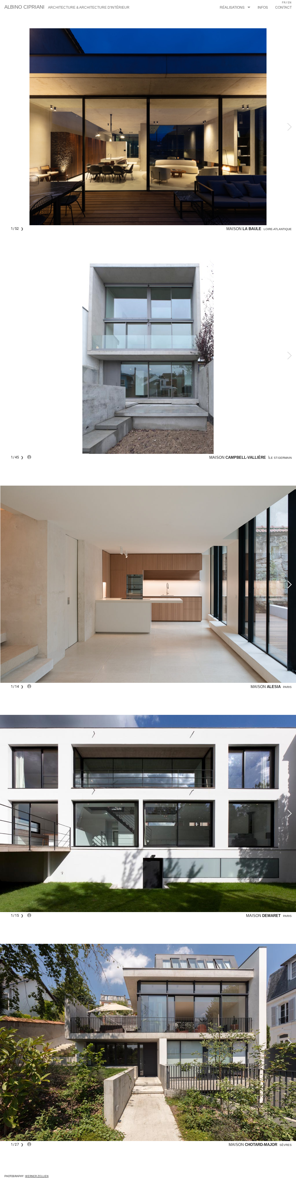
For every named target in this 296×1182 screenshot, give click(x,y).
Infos (263, 7)
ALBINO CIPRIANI (67, 7)
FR (283, 2)
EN (289, 2)
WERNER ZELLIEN (37, 1176)
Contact (283, 7)
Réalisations (232, 7)
